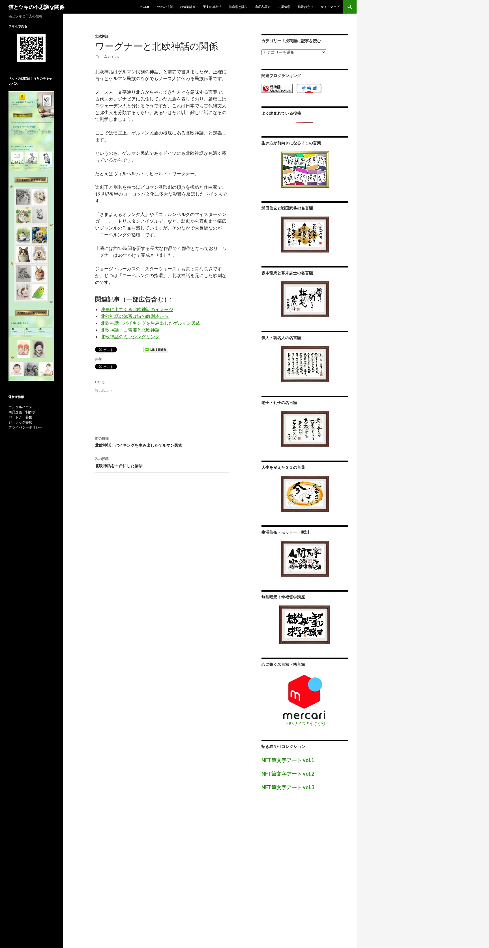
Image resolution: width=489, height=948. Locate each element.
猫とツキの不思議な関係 (36, 7)
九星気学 (284, 6)
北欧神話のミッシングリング (130, 336)
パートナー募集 (20, 417)
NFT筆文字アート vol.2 (287, 774)
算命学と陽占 (238, 6)
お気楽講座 (188, 6)
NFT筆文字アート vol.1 (287, 760)
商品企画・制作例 (22, 412)
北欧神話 (102, 36)
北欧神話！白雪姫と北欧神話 (130, 329)
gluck (113, 57)
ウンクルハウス (20, 407)
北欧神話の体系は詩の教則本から (135, 316)
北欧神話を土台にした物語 (119, 462)
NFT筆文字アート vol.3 (287, 787)
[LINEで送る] (155, 350)
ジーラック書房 (20, 422)
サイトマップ (330, 6)
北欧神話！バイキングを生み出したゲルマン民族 (150, 323)
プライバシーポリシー (25, 427)
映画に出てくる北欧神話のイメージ (137, 309)
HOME (145, 6)
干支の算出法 (212, 6)
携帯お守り (305, 6)
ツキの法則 (165, 6)
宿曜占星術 (263, 6)
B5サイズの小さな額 (307, 723)
